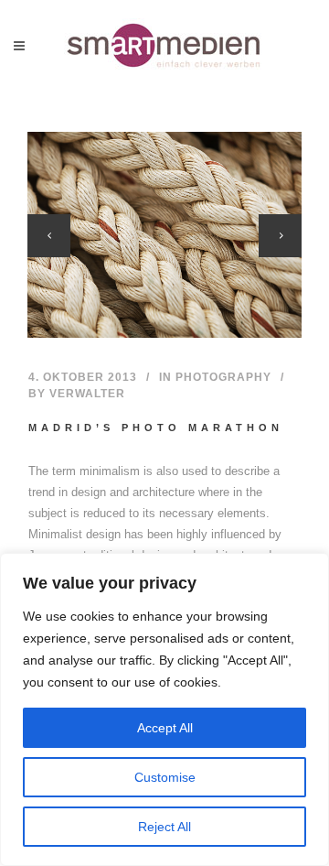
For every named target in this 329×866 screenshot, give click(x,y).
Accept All (165, 727)
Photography (223, 377)
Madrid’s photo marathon (155, 427)
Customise (165, 777)
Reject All (164, 826)
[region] (164, 709)
